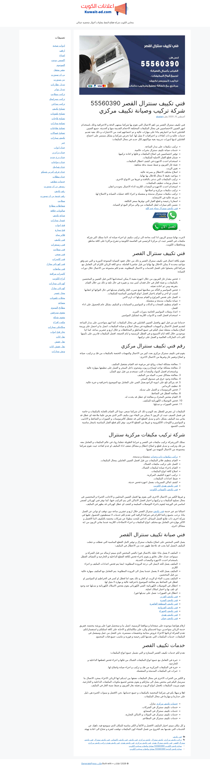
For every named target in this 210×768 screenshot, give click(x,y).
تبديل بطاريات (58, 84)
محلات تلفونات (57, 298)
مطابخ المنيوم (58, 307)
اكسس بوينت (58, 60)
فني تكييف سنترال (102, 739)
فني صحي (60, 254)
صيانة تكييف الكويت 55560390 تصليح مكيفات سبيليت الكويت (155, 746)
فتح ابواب (60, 225)
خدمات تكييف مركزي (167, 703)
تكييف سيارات (58, 137)
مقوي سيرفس (57, 312)
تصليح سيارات (58, 123)
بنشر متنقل (59, 69)
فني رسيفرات (58, 244)
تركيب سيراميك (57, 99)
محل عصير (59, 293)
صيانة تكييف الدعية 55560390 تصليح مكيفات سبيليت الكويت (156, 749)
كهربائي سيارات (57, 283)
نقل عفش (60, 341)
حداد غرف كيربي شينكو (53, 171)
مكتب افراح (59, 322)
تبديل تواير (59, 89)
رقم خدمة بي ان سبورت (52, 196)
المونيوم (61, 65)
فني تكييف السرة (169, 600)
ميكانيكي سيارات (56, 327)
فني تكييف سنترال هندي (162, 743)
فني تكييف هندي (169, 614)
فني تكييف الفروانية (168, 607)
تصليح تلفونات (57, 113)
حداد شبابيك (59, 167)
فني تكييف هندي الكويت (165, 485)
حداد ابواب (59, 147)
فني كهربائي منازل (55, 264)
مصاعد (61, 302)
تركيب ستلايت (58, 94)
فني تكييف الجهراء (168, 611)
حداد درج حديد (57, 157)
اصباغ (62, 55)
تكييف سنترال (157, 739)
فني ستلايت (59, 249)
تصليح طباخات (57, 128)
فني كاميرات (58, 259)
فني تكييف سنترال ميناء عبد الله (162, 208)
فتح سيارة (60, 230)
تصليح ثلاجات (58, 118)
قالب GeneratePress (91, 763)
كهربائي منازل (58, 288)
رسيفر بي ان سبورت (54, 186)
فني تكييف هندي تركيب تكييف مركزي (104, 743)
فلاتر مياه (60, 234)
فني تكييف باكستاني (119, 739)
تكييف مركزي (144, 739)
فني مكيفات (59, 268)
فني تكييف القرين (169, 596)
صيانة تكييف (59, 215)
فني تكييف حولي (169, 618)
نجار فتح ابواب (57, 331)
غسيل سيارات (58, 220)
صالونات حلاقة (57, 210)
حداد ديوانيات (58, 162)
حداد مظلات (59, 176)
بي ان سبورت (58, 74)
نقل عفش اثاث (57, 346)
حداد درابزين (58, 152)
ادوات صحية (59, 45)
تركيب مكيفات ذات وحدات (164, 456)
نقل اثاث (60, 336)
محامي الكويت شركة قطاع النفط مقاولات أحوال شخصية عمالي (105, 22)
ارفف (62, 50)
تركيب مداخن (58, 103)
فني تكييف (158, 511)
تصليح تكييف (58, 108)
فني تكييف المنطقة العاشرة (164, 603)
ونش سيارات (58, 351)
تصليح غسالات (57, 133)
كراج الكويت (58, 278)
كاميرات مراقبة (57, 273)
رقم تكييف (59, 191)
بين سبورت (59, 79)
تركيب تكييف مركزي (173, 739)
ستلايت (61, 200)
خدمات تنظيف (57, 181)
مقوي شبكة (59, 317)
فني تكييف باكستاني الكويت (164, 489)
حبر (63, 142)
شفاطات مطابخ (57, 205)
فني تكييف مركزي (143, 743)
